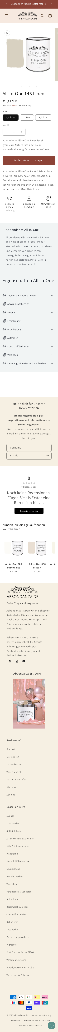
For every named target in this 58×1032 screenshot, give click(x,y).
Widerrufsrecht (14, 771)
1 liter (27, 117)
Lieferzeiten (12, 756)
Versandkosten (14, 764)
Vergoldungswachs (16, 959)
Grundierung (13, 868)
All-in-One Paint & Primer (20, 838)
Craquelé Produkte (16, 914)
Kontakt (10, 749)
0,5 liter (10, 117)
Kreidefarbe (12, 823)
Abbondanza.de (21, 1015)
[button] (6, 16)
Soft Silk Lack (13, 830)
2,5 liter (43, 117)
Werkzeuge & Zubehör (18, 975)
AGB (49, 1020)
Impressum (16, 1020)
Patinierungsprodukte (18, 937)
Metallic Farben (14, 876)
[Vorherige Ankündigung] (6, 4)
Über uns (11, 787)
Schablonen (12, 899)
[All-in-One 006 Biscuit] (37, 548)
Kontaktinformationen (34, 1020)
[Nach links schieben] (21, 86)
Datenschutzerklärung (41, 1015)
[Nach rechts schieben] (36, 86)
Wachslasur (12, 884)
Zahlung (10, 794)
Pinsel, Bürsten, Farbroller (20, 967)
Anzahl (6, 125)
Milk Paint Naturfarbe (17, 846)
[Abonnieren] (47, 456)
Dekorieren (12, 921)
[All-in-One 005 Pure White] (13, 548)
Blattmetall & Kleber (17, 906)
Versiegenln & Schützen (19, 891)
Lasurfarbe (12, 929)
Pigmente (11, 944)
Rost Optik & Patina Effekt (20, 952)
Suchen (10, 815)
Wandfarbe (12, 853)
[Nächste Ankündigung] (51, 4)
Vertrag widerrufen (16, 779)
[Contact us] (51, 1025)
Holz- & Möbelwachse (17, 861)
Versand (15, 105)
